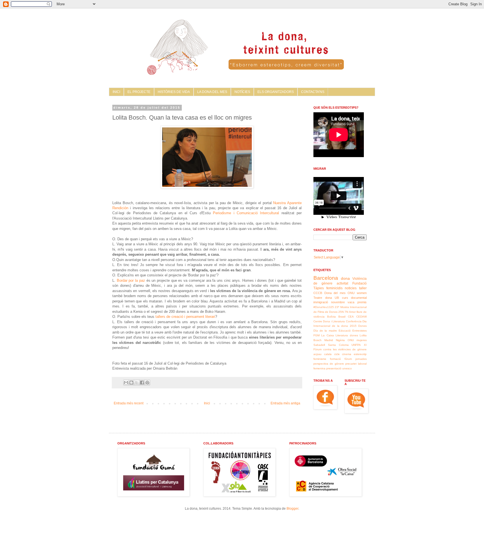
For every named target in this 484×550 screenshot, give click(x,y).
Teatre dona (322, 297)
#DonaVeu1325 (323, 307)
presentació (333, 368)
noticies (351, 288)
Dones (362, 325)
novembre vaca (343, 302)
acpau (317, 354)
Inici (207, 403)
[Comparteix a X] (136, 382)
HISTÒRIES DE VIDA (174, 92)
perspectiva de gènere (328, 363)
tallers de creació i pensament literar (184, 316)
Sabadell (319, 344)
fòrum (348, 358)
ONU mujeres (357, 340)
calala (328, 354)
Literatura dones (347, 335)
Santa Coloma (338, 344)
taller (363, 288)
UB (337, 297)
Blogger (292, 509)
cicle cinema (343, 354)
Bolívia (331, 316)
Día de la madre (325, 330)
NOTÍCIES (242, 92)
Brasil (341, 316)
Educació (345, 330)
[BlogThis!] (131, 382)
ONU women (357, 293)
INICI (116, 92)
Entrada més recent (128, 403)
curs (345, 297)
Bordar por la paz (131, 280)
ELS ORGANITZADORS (275, 92)
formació (335, 358)
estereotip (360, 354)
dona (345, 278)
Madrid (328, 340)
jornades (361, 358)
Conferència (354, 321)
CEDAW (361, 316)
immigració (320, 302)
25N (341, 311)
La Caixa (327, 335)
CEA (351, 316)
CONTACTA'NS (312, 92)
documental (359, 297)
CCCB (317, 293)
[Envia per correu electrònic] (126, 382)
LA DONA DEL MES (212, 92)
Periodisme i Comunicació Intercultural (247, 213)
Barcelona (325, 278)
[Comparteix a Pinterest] (147, 382)
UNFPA (356, 344)
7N (346, 311)
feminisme (319, 358)
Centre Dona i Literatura (329, 321)
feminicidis (334, 288)
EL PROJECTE (138, 92)
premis (362, 302)
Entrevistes (359, 330)
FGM (316, 335)
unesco (347, 368)
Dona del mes (335, 293)
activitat (342, 283)
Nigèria (340, 340)
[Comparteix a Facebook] (142, 382)
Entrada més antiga (285, 403)
